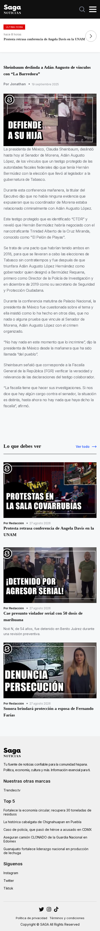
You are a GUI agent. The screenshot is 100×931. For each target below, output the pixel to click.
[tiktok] (56, 909)
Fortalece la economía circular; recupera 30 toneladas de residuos (47, 812)
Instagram (10, 873)
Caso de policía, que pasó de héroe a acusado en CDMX (47, 830)
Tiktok (8, 888)
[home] (12, 9)
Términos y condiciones (67, 918)
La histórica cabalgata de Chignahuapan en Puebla (42, 822)
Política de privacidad (31, 918)
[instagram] (41, 909)
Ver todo (83, 446)
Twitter (8, 881)
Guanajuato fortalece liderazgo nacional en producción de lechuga (45, 851)
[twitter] (49, 909)
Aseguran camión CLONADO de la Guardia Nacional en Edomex (45, 839)
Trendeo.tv (11, 790)
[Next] (91, 36)
